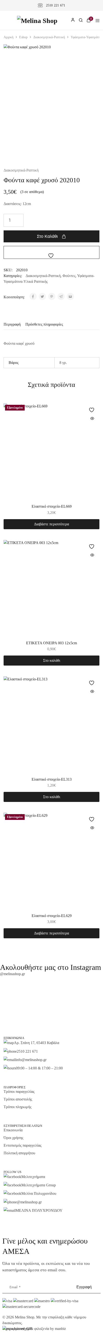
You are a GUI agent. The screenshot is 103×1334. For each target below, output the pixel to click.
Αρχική (8, 37)
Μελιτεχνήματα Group (38, 1185)
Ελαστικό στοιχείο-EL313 (52, 779)
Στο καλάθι (47, 236)
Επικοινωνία (13, 1130)
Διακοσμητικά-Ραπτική (49, 37)
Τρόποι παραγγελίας (19, 1091)
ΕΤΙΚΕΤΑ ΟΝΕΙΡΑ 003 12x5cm (51, 643)
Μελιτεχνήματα (33, 1177)
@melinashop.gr (12, 974)
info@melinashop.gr (31, 1060)
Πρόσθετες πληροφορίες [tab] (44, 324)
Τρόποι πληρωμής (17, 1107)
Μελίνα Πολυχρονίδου (38, 1193)
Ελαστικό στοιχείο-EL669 (52, 506)
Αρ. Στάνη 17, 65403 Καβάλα (36, 1043)
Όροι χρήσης (13, 1138)
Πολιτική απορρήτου (19, 1153)
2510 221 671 (55, 5)
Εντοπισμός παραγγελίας (22, 1145)
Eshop (23, 37)
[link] (81, 21)
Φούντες (69, 276)
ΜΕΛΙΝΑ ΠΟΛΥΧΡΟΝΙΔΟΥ (39, 1210)
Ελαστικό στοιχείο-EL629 (52, 916)
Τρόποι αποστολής (18, 1099)
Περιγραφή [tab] (12, 324)
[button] (51, 661)
